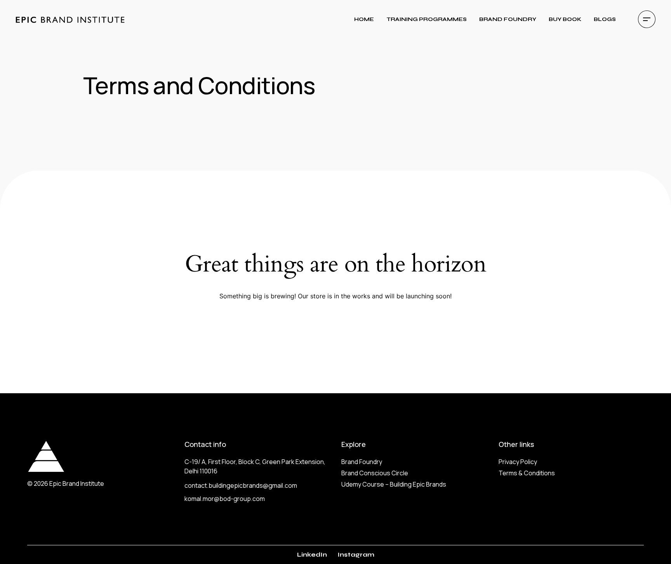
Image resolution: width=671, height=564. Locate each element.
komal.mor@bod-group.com (224, 498)
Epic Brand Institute (76, 483)
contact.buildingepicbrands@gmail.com (240, 485)
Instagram (355, 554)
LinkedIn (312, 554)
